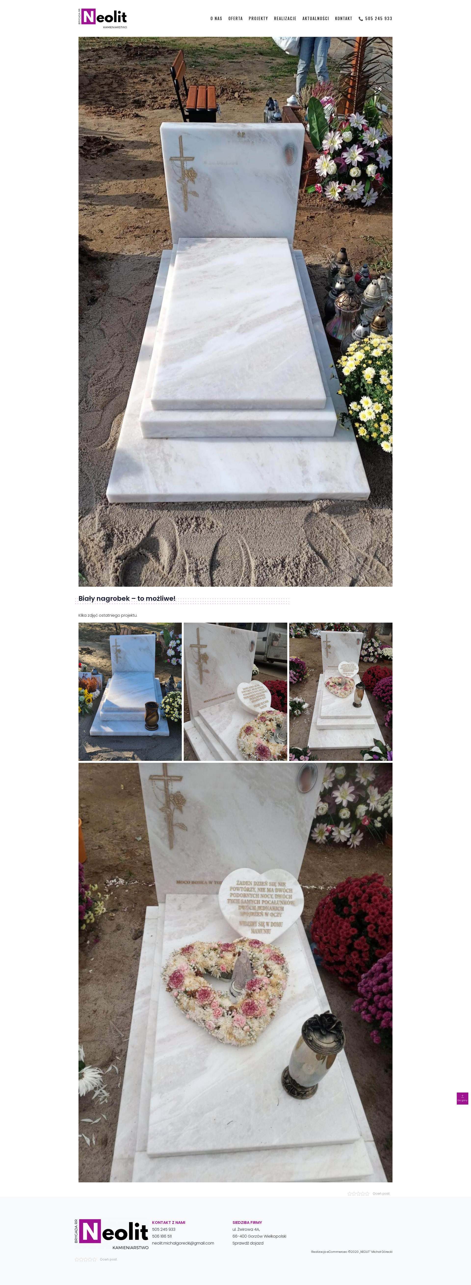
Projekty (258, 18)
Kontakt (344, 18)
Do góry (463, 1100)
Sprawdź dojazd (248, 1243)
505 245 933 (163, 1229)
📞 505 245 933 (375, 18)
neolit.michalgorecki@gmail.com (183, 1243)
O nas (216, 18)
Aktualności (315, 18)
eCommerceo (337, 1252)
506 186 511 (162, 1236)
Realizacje (285, 18)
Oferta (235, 18)
